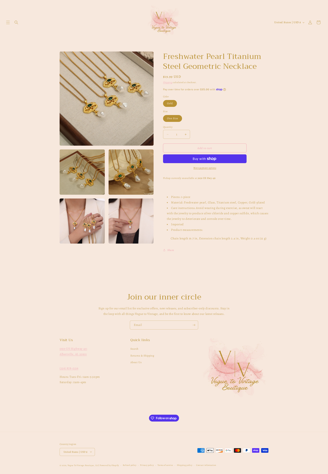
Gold (170, 103)
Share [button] (170, 250)
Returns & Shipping (142, 355)
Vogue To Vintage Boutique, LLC (83, 465)
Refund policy (129, 465)
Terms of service (165, 465)
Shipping (167, 82)
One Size (172, 118)
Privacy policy (147, 465)
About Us (136, 362)
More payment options (204, 167)
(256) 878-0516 (69, 368)
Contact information (206, 465)
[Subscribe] (194, 325)
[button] (8, 22)
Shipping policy (184, 465)
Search (134, 349)
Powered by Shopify (109, 465)
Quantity (168, 127)
